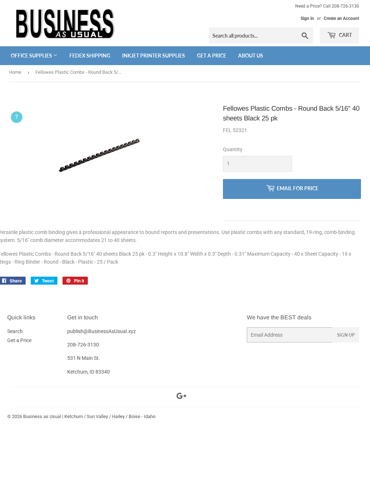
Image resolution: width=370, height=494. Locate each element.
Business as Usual (42, 416)
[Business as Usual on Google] (181, 397)
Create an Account (341, 18)
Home (15, 72)
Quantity (232, 149)
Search (15, 331)
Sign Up (345, 335)
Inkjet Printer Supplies (153, 55)
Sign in (307, 18)
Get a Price (211, 55)
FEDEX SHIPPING (89, 55)
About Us (250, 55)
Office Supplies (32, 55)
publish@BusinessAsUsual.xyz (101, 331)
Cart (345, 35)
